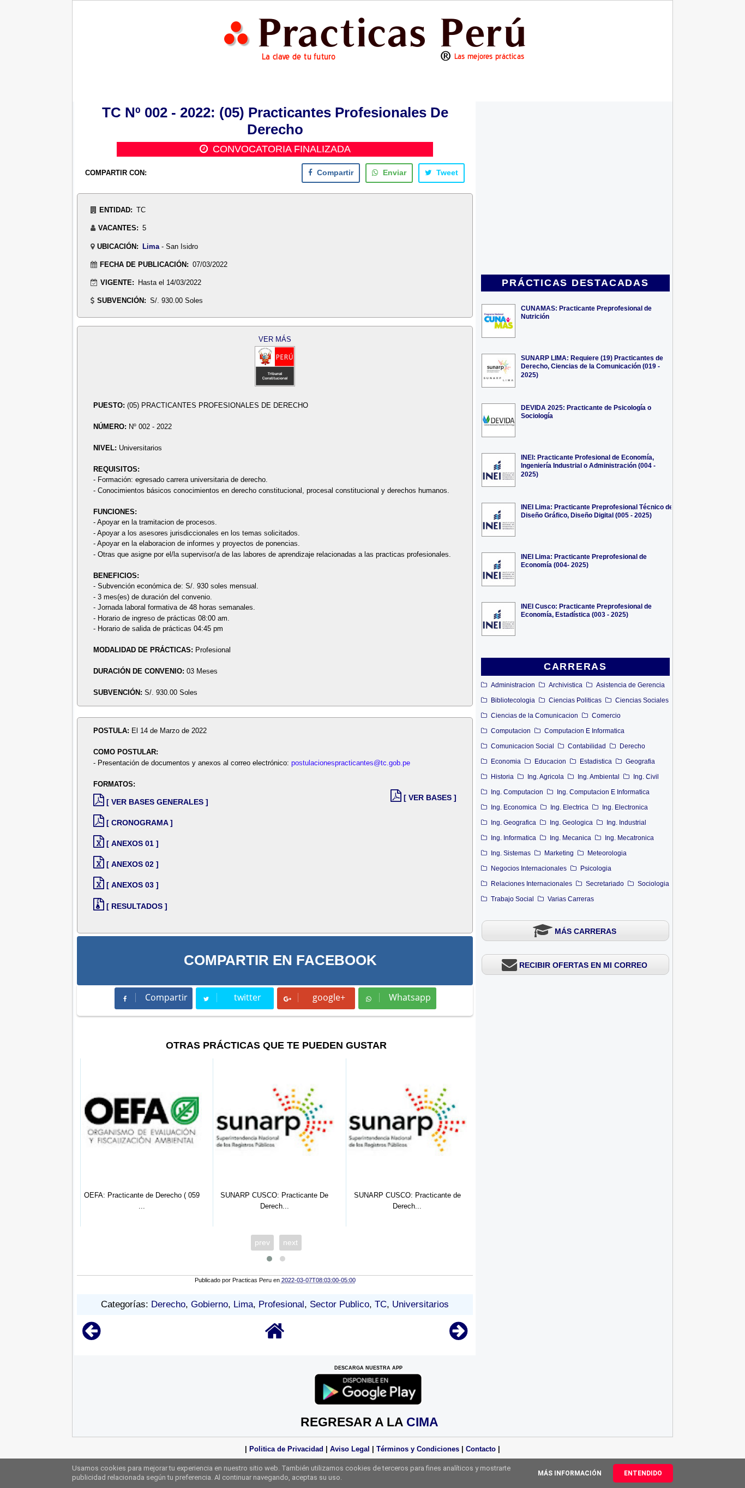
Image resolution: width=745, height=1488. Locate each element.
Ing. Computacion (517, 792)
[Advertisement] (575, 188)
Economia (506, 761)
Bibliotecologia (513, 700)
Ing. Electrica (569, 807)
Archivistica (565, 685)
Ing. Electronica (625, 807)
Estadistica (596, 761)
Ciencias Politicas (575, 700)
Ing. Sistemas (511, 853)
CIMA (422, 1422)
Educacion (550, 761)
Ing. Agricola (545, 777)
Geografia (640, 761)
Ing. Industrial (626, 822)
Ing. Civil (646, 777)
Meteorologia (607, 853)
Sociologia (653, 884)
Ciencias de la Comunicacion (534, 715)
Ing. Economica (514, 807)
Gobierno (209, 1304)
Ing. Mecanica (570, 838)
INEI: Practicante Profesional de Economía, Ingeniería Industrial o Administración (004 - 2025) (588, 465)
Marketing (559, 853)
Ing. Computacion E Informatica (603, 792)
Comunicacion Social (522, 746)
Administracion (513, 685)
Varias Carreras (571, 899)
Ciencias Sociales (642, 700)
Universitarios (420, 1304)
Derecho (632, 746)
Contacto (481, 1449)
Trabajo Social (512, 899)
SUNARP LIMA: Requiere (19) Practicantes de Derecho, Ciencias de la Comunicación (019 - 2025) (592, 366)
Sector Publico (339, 1304)
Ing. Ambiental (599, 777)
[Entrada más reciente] (91, 1336)
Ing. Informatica (513, 838)
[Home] (275, 1336)
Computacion (511, 731)
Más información (570, 1473)
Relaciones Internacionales (531, 884)
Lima (150, 246)
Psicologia (595, 868)
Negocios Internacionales (529, 868)
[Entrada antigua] (458, 1336)
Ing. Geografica (513, 822)
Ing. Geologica (571, 822)
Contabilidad (587, 746)
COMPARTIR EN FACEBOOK (280, 960)
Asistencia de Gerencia (630, 685)
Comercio (606, 715)
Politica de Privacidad (286, 1449)
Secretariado (605, 884)
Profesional (281, 1304)
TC (381, 1304)
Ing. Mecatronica (629, 838)
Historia (502, 777)
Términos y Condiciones (417, 1449)
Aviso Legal (350, 1449)
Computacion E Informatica (584, 731)
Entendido (643, 1473)
